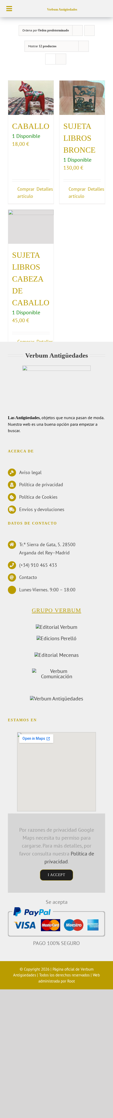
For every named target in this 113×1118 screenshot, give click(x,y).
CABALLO (30, 126)
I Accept (56, 875)
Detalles (43, 189)
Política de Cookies (38, 497)
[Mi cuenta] (96, 8)
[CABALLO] (31, 98)
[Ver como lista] (61, 59)
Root (71, 981)
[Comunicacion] (56, 671)
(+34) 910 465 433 (38, 565)
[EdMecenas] (56, 655)
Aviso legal (30, 472)
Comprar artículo (23, 192)
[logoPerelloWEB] (56, 638)
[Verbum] (56, 627)
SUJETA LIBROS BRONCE (79, 138)
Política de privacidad (41, 484)
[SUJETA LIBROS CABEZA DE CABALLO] (31, 227)
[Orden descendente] (89, 30)
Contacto (28, 577)
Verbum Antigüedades (62, 9)
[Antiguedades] (56, 698)
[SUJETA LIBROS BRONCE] (82, 98)
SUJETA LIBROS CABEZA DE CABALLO (30, 279)
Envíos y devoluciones (41, 509)
